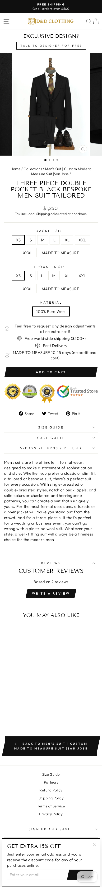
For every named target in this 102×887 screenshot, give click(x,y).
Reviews (51, 563)
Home (15, 169)
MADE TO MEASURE (60, 252)
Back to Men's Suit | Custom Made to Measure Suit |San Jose (51, 746)
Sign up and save (50, 829)
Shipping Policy (51, 798)
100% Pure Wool (51, 311)
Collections (32, 169)
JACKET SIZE (51, 231)
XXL (82, 239)
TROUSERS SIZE (51, 267)
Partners (51, 782)
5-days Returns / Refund (51, 448)
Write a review (51, 593)
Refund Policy (50, 790)
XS (18, 239)
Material (51, 302)
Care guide (51, 438)
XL (67, 239)
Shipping (43, 214)
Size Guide (51, 427)
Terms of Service (51, 806)
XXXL (28, 252)
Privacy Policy (51, 814)
